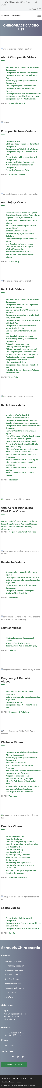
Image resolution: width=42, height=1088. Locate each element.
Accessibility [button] (6, 1078)
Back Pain (13, 377)
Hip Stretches (11, 860)
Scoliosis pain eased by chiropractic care (23, 96)
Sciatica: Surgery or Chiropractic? (20, 638)
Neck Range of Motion (15, 836)
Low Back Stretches (14, 847)
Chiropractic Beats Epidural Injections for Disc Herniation (22, 305)
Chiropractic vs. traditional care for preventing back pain (21, 326)
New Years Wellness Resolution (19, 789)
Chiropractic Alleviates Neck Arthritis (21, 420)
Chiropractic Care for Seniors (18, 773)
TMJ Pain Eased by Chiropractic (19, 218)
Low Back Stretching (14, 849)
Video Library (9, 1019)
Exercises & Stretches (15, 873)
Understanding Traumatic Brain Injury (22, 786)
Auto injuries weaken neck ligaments (22, 423)
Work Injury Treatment (14, 970)
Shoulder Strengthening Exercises (20, 841)
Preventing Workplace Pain (17, 170)
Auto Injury (14, 261)
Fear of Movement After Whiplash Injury (23, 436)
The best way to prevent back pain (20, 357)
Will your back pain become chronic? (21, 349)
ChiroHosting (31, 1085)
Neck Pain (13, 480)
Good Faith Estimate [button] (8, 1081)
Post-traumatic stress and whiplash (21, 441)
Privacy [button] (31, 1078)
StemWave (9, 997)
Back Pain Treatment (13, 975)
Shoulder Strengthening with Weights (22, 844)
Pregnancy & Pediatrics (19, 712)
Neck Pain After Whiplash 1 (17, 415)
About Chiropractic (17, 103)
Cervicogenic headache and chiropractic (23, 577)
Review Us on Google (14, 1064)
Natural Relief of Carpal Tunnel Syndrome (19, 521)
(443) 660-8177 (35, 9)
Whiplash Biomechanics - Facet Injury (22, 459)
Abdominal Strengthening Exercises (21, 870)
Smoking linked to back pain (18, 346)
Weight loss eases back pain (17, 344)
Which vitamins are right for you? (20, 778)
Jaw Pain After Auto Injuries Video (20, 231)
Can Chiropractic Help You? (15, 1014)
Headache (13, 597)
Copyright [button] (15, 1078)
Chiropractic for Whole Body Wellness (22, 72)
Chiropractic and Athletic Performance (22, 928)
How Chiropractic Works (16, 763)
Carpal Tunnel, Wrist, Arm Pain (22, 532)
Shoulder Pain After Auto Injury (19, 246)
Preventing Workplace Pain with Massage (19, 524)
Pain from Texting (13, 446)
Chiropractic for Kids (14, 702)
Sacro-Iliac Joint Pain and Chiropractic (22, 354)
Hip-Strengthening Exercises (18, 854)
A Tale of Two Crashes (15, 249)
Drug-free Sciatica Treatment (18, 359)
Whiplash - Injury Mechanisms (19, 452)
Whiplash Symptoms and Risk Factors (22, 449)
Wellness (13, 796)
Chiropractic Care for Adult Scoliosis (21, 99)
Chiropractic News (13, 141)
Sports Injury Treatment (14, 966)
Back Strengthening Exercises (18, 862)
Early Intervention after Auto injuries (21, 212)
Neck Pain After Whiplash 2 (17, 418)
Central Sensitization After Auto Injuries (23, 215)
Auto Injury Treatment (14, 961)
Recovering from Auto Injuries (18, 252)
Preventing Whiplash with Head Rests (22, 444)
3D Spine (7, 1011)
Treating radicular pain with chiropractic (23, 93)
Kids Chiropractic (11, 992)
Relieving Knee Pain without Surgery (21, 646)
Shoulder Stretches (14, 839)
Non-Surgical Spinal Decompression (21, 86)
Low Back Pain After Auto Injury (19, 244)
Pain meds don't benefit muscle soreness (23, 770)
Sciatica (9, 640)
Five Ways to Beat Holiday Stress (19, 791)
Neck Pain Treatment (13, 979)
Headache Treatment (13, 984)
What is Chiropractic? (15, 755)
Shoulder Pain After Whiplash (18, 438)
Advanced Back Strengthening (18, 857)
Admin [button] (19, 1081)
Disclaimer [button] (23, 1078)
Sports (12, 933)
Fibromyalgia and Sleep (16, 362)
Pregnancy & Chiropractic (15, 988)
